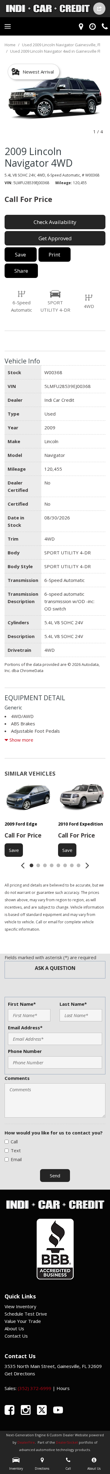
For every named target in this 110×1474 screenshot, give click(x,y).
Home (10, 44)
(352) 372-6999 (34, 1388)
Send (55, 1175)
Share (21, 270)
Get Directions (20, 1373)
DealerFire (26, 1442)
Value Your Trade (23, 1321)
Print (54, 254)
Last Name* (73, 1004)
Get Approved (55, 238)
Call (14, 1141)
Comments (17, 1078)
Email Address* (25, 1027)
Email (16, 1159)
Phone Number (25, 1051)
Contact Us (16, 1336)
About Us (14, 1328)
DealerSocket (67, 1442)
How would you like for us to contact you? (54, 1133)
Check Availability (55, 222)
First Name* (22, 1004)
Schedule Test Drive (26, 1314)
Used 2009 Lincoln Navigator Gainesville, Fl (61, 44)
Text (16, 1150)
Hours (63, 1388)
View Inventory (20, 1306)
